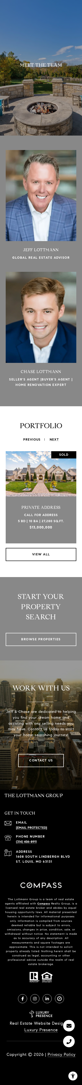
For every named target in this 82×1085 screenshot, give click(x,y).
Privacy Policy (62, 1054)
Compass (43, 903)
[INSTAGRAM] (34, 998)
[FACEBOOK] (22, 998)
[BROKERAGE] (59, 998)
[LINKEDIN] (47, 998)
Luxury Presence (41, 1029)
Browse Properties (41, 639)
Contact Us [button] (41, 760)
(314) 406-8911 (26, 842)
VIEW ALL (41, 554)
